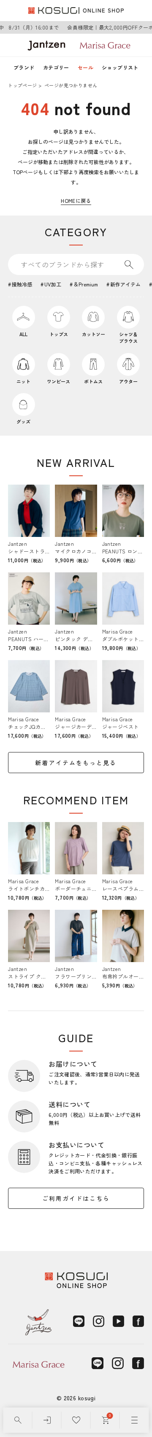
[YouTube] (118, 1321)
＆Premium (85, 284)
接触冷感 (22, 284)
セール (85, 67)
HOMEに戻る (76, 200)
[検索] (18, 1420)
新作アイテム (125, 284)
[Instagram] (98, 1321)
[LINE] (78, 1321)
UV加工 (52, 284)
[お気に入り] (76, 1420)
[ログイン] (47, 1420)
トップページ (22, 85)
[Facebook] (138, 1321)
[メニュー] (134, 1420)
